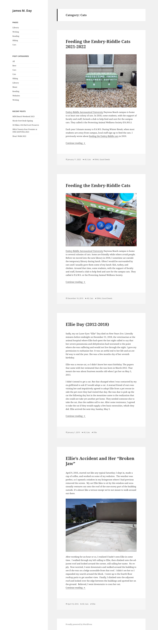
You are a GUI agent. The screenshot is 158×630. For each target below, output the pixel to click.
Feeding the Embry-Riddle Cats (98, 185)
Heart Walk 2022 (19, 136)
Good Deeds (105, 159)
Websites (16, 95)
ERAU (96, 159)
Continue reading (76, 143)
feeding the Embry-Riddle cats (103, 136)
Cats (14, 74)
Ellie (95, 432)
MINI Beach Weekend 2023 (23, 116)
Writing (15, 32)
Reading (15, 36)
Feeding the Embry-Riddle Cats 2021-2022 (98, 43)
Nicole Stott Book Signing (22, 121)
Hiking (15, 40)
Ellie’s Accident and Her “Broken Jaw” (100, 460)
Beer (14, 65)
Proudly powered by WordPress (79, 624)
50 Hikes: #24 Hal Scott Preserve (25, 125)
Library (15, 27)
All (13, 61)
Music (14, 87)
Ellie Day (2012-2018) (87, 324)
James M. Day (22, 11)
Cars (14, 45)
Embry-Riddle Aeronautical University (84, 112)
